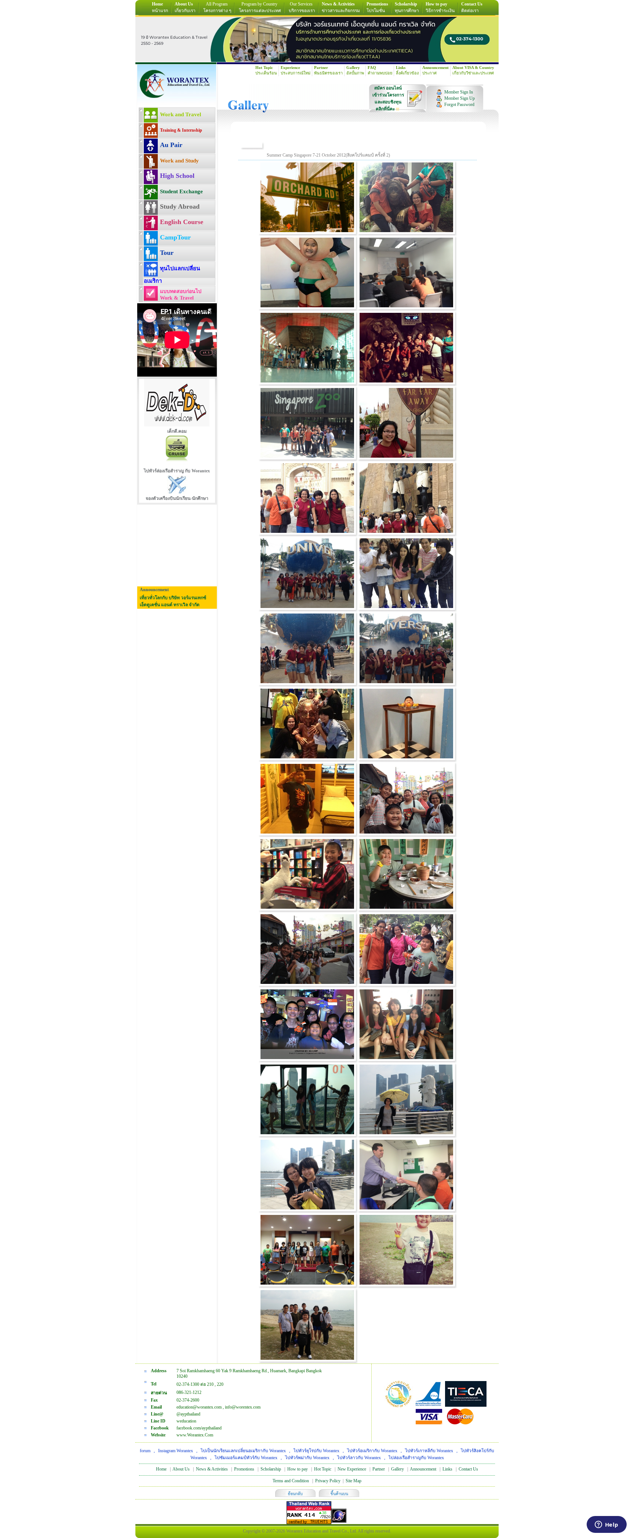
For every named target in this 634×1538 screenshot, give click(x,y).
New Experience (352, 1469)
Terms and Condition (291, 1480)
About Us (181, 1469)
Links (447, 1469)
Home (161, 1469)
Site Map (353, 1480)
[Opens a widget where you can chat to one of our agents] (606, 1525)
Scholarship (270, 1469)
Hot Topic (322, 1469)
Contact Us (468, 1469)
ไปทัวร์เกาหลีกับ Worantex (429, 1450)
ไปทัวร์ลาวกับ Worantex (359, 1457)
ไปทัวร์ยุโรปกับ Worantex (316, 1450)
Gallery (397, 1469)
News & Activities (212, 1469)
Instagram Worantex (175, 1450)
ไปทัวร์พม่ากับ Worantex (307, 1457)
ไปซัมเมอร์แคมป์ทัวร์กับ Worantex (246, 1457)
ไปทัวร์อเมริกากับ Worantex (372, 1450)
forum (145, 1450)
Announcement (423, 1469)
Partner (378, 1469)
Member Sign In (458, 92)
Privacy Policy (327, 1480)
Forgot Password (459, 104)
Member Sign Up (459, 98)
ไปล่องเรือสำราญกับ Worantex (416, 1457)
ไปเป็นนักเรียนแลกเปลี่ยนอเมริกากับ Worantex (243, 1450)
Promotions (244, 1469)
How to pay (297, 1469)
